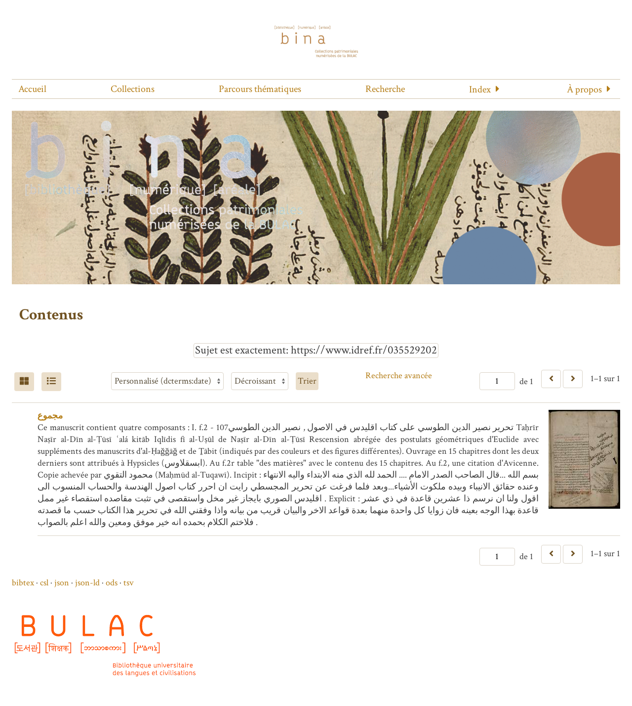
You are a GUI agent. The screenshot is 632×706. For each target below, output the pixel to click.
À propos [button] (584, 89)
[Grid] (24, 381)
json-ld (87, 582)
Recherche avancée (398, 375)
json (61, 582)
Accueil (32, 89)
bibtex (23, 582)
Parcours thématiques (260, 89)
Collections (133, 89)
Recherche (385, 89)
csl (44, 582)
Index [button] (480, 89)
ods (112, 582)
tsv (128, 582)
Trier (307, 381)
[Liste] (51, 381)
